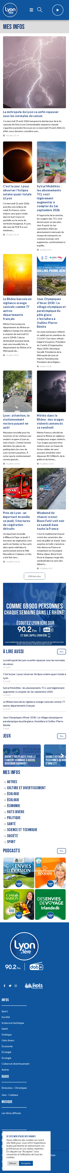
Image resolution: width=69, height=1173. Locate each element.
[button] (62, 755)
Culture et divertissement (26, 788)
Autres (12, 781)
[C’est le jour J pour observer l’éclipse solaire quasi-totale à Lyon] (17, 162)
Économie (13, 805)
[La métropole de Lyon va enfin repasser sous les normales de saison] (34, 72)
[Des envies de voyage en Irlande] (50, 905)
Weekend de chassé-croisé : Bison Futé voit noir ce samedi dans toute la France (51, 520)
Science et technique (22, 829)
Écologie (13, 793)
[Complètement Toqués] (50, 873)
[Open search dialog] (39, 10)
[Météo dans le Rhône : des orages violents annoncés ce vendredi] (51, 391)
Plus (61, 652)
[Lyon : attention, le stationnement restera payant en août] (17, 391)
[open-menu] (31, 10)
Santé (11, 823)
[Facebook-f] (4, 986)
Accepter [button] (26, 1163)
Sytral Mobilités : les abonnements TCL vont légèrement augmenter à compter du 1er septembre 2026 (49, 198)
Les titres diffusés (11, 1112)
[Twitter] (10, 986)
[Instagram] (15, 986)
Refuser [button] (12, 1163)
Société (12, 835)
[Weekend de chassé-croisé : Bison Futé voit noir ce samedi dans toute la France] (51, 488)
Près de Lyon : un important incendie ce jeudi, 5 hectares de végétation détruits (16, 520)
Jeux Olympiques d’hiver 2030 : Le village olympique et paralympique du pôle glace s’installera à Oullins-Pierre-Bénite (33, 721)
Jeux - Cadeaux (10, 1094)
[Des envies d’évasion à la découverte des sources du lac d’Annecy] (18, 873)
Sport (11, 841)
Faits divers (15, 811)
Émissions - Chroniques (14, 1087)
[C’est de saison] (18, 905)
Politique (14, 817)
